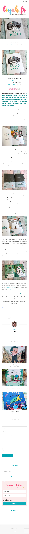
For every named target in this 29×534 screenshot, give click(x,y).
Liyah (12, 32)
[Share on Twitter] (12, 43)
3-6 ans (14, 25)
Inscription (14, 503)
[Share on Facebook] (8, 43)
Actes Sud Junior (11, 84)
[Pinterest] (16, 43)
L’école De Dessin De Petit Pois (14, 388)
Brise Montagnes (14, 364)
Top (15, 531)
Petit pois (14, 80)
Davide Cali (13, 117)
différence (16, 195)
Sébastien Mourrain (10, 287)
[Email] (20, 43)
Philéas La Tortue (14, 411)
